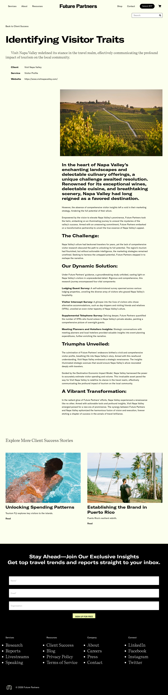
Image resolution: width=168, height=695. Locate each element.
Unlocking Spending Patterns (40, 507)
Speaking (14, 662)
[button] (18, 6)
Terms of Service (61, 662)
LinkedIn (136, 645)
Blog (50, 650)
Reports (13, 650)
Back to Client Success (17, 26)
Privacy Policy (59, 656)
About (93, 645)
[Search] (160, 15)
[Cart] (159, 6)
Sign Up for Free (84, 616)
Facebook (137, 650)
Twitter (135, 662)
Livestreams (17, 656)
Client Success (60, 645)
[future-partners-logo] (78, 6)
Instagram (138, 656)
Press (92, 656)
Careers (94, 650)
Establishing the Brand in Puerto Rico (117, 509)
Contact (94, 662)
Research (14, 645)
